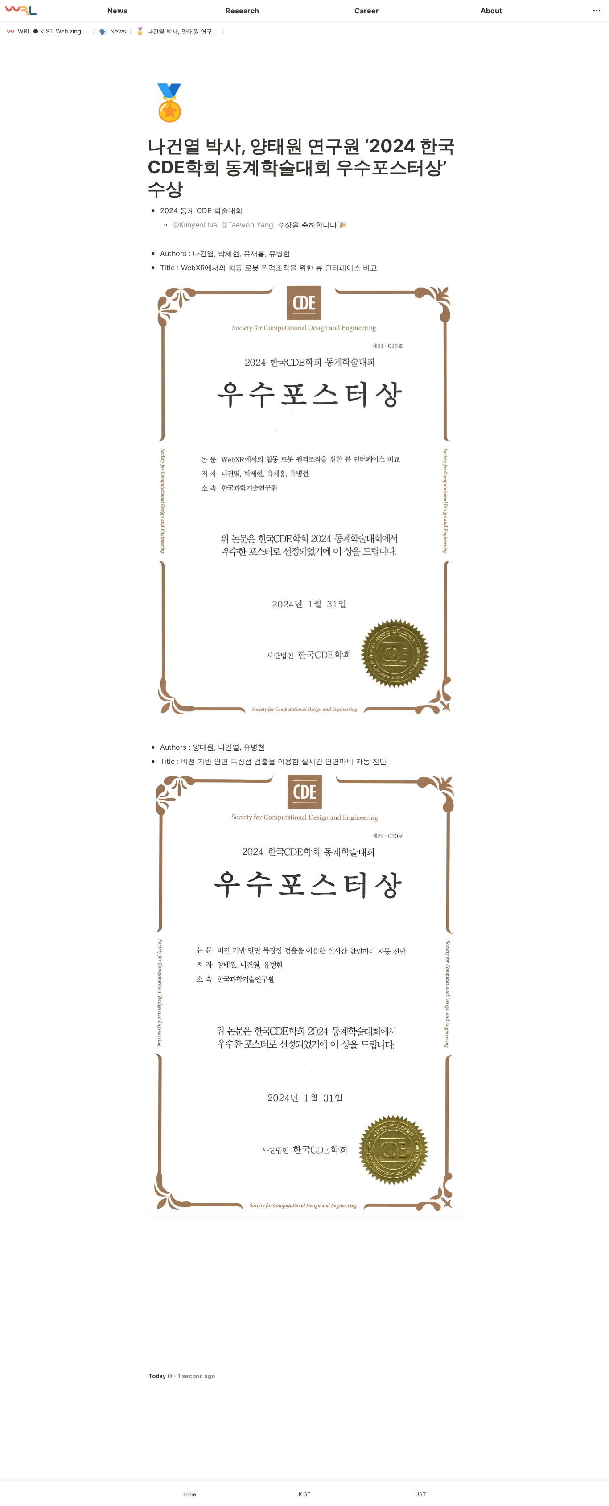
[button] (596, 10)
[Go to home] (21, 10)
